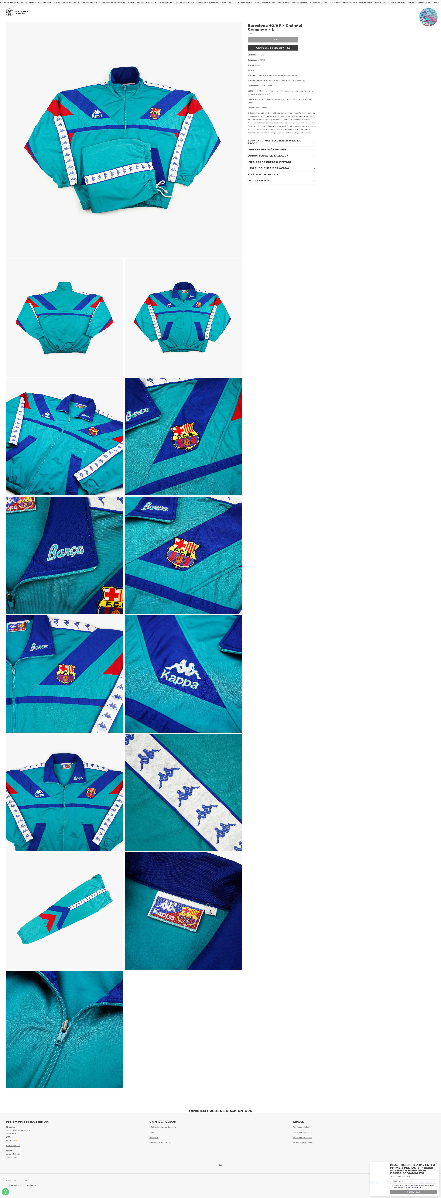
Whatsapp (153, 1138)
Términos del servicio (302, 1143)
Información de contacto (160, 1143)
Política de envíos (301, 1127)
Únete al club (413, 1192)
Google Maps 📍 (13, 1146)
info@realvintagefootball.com (162, 1127)
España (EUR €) (13, 1185)
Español (30, 1185)
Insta (151, 1132)
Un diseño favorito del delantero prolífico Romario (282, 116)
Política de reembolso (303, 1132)
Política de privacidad (302, 1138)
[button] (417, 12)
